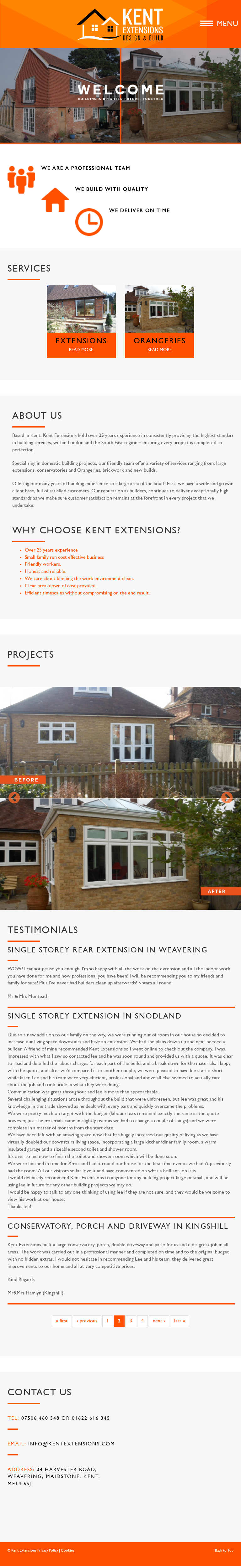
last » (179, 1321)
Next (227, 798)
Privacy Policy (47, 1551)
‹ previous (87, 1321)
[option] (120, 798)
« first (62, 1321)
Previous (14, 798)
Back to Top (224, 1551)
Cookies (67, 1551)
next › (159, 1321)
